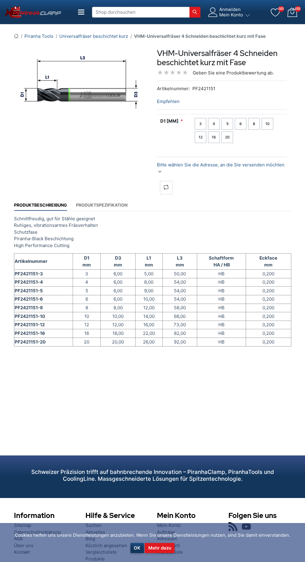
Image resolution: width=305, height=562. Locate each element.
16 (214, 137)
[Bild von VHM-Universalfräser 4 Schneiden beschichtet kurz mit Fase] (83, 82)
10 (267, 123)
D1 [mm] (169, 121)
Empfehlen (168, 101)
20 (227, 137)
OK (137, 548)
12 (201, 137)
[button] (292, 12)
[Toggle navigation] (81, 12)
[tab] (40, 205)
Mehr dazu (159, 548)
